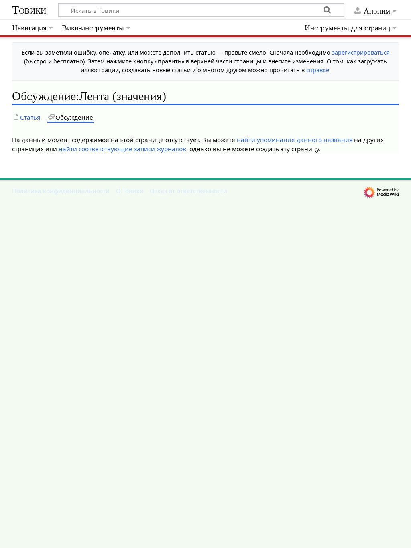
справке (317, 70)
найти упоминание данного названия (294, 140)
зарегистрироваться (361, 52)
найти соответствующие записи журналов (122, 149)
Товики (29, 10)
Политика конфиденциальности (61, 191)
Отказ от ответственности (188, 191)
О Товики (130, 191)
